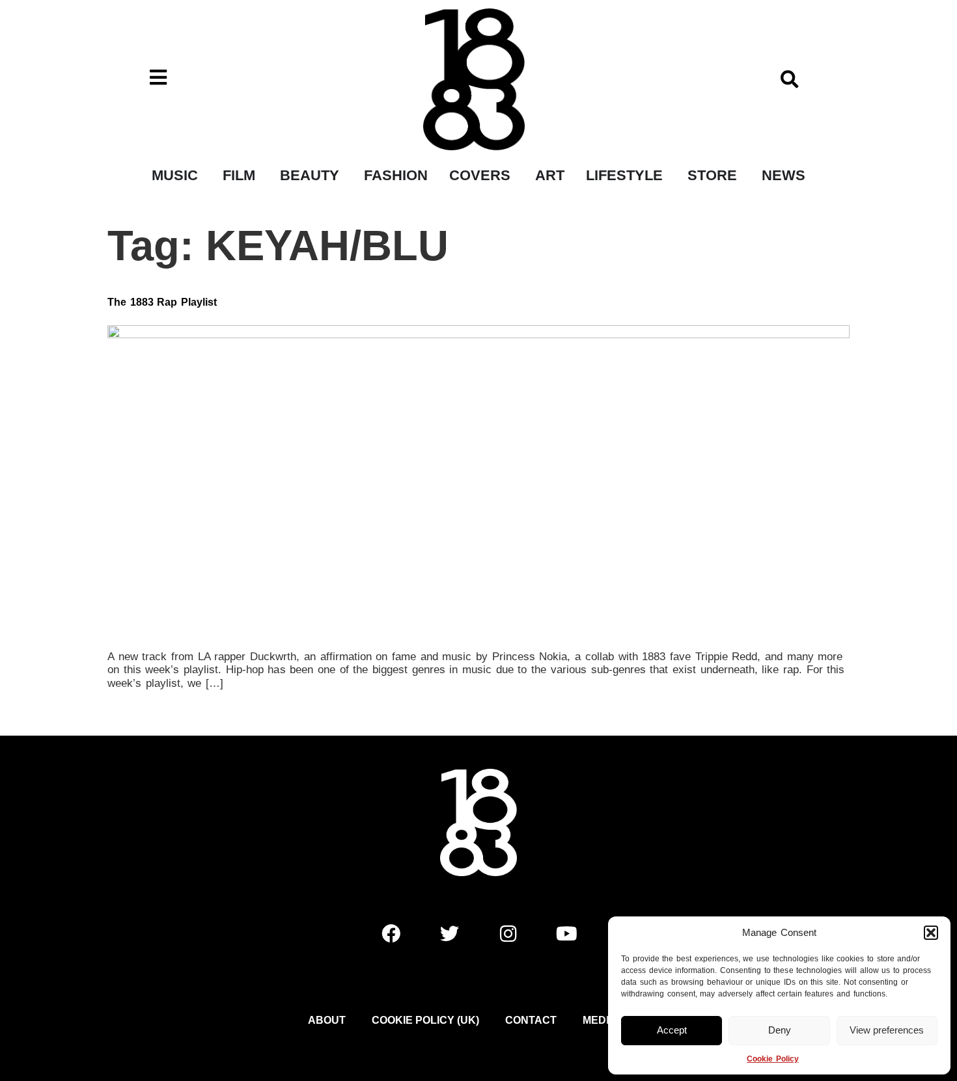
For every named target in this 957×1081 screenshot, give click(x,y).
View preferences (887, 1029)
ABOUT (327, 1020)
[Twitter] (449, 934)
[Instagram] (508, 934)
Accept (672, 1029)
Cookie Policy (772, 1058)
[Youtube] (566, 934)
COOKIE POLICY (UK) (425, 1020)
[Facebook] (390, 934)
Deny (779, 1029)
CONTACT (531, 1020)
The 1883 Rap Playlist (162, 302)
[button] (930, 932)
